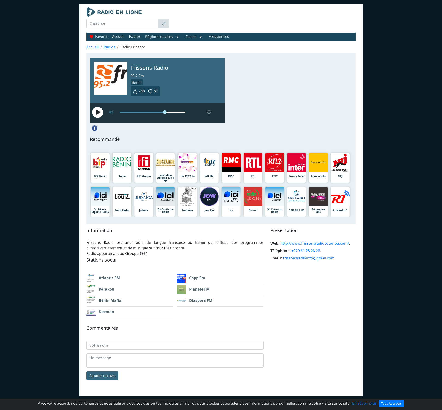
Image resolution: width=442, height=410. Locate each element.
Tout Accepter (391, 403)
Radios (135, 36)
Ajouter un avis (102, 375)
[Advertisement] (263, 18)
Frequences (219, 36)
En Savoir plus (364, 403)
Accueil (118, 36)
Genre (191, 36)
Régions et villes (159, 36)
